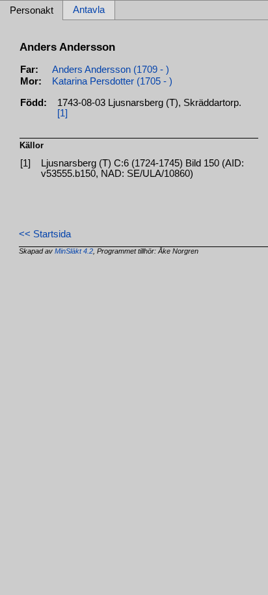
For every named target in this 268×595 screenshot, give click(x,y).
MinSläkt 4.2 (74, 251)
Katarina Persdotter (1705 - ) (112, 81)
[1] (62, 113)
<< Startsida (45, 234)
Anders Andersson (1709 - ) (110, 69)
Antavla (89, 10)
